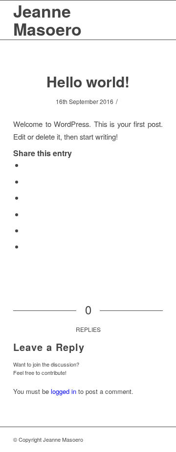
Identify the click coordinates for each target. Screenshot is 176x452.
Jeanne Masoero (47, 20)
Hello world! (88, 81)
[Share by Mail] (27, 246)
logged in (63, 391)
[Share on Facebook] (27, 165)
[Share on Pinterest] (27, 214)
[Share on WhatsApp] (27, 197)
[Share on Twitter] (27, 181)
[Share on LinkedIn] (27, 230)
